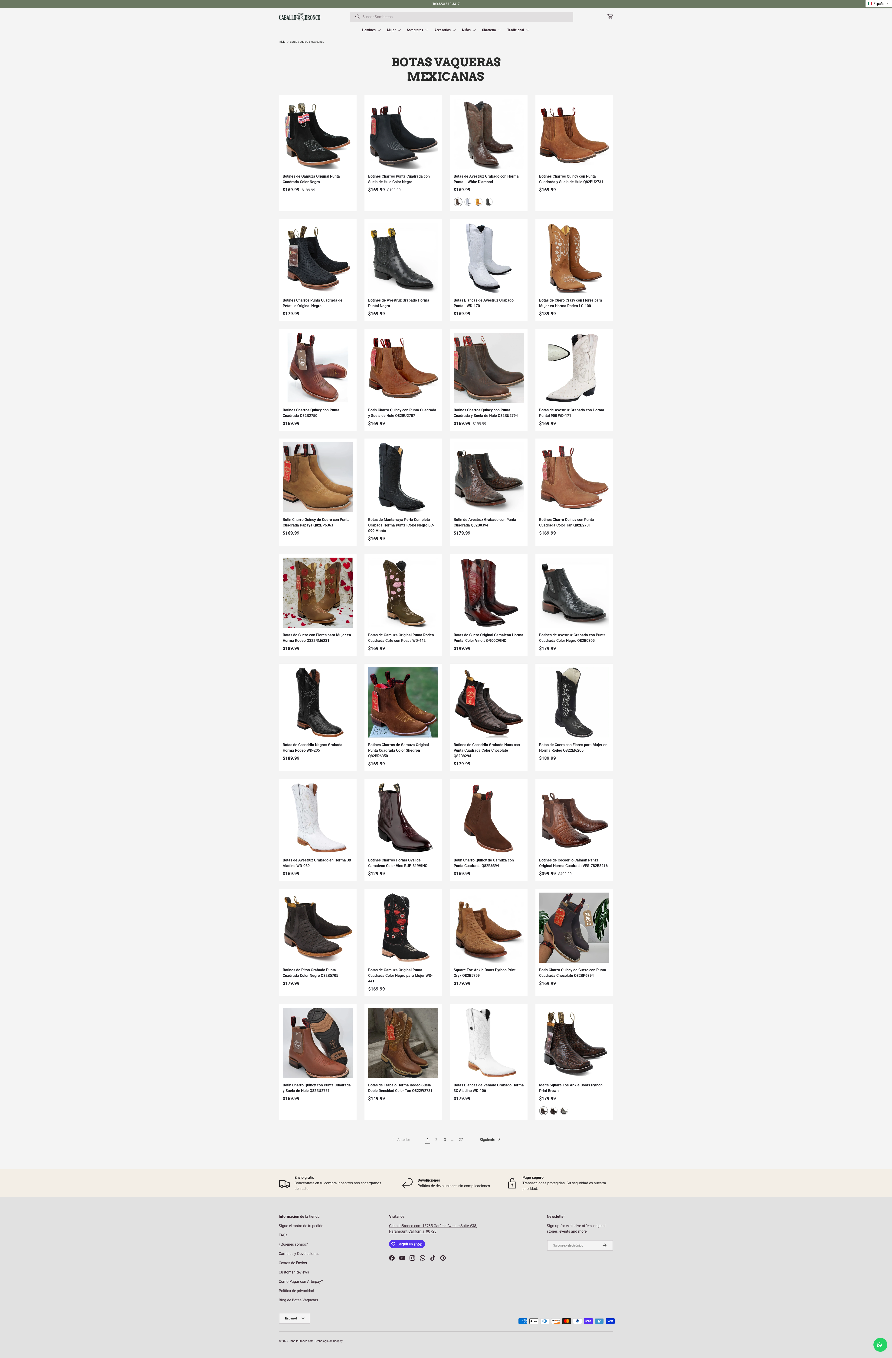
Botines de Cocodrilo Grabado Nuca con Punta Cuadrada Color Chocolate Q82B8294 (487, 750)
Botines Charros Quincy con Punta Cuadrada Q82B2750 (311, 413)
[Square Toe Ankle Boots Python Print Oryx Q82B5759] (489, 928)
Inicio (282, 41)
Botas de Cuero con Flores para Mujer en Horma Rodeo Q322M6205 (573, 748)
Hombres (369, 30)
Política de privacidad (296, 1291)
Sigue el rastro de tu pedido (301, 1226)
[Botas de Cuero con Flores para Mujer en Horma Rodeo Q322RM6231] (318, 593)
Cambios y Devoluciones (299, 1253)
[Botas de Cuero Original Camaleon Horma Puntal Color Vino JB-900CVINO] (489, 593)
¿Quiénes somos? (293, 1244)
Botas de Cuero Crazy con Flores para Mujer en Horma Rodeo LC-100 (570, 303)
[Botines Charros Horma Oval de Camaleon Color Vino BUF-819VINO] (403, 818)
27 (461, 1139)
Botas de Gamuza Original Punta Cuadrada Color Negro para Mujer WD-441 (400, 975)
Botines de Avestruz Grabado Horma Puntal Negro (398, 303)
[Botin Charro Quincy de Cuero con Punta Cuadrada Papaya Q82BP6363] (318, 477)
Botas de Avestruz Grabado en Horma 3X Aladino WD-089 (317, 863)
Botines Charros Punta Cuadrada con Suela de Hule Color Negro (399, 179)
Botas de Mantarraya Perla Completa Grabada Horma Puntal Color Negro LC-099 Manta (401, 525)
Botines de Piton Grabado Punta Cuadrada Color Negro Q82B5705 (310, 973)
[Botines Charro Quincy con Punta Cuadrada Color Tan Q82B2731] (574, 477)
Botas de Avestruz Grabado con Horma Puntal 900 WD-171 (571, 413)
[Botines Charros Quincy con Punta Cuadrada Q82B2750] (318, 368)
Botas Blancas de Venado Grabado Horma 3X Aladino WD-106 (489, 1088)
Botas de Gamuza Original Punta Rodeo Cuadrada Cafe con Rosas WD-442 (401, 638)
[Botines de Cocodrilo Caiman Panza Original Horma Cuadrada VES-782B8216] (574, 818)
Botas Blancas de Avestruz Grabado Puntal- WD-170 (484, 303)
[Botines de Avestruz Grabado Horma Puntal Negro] (403, 258)
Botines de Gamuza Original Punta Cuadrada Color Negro (311, 179)
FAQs (283, 1235)
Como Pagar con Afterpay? (301, 1281)
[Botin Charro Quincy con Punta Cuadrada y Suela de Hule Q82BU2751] (318, 1043)
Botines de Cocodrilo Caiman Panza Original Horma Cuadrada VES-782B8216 (573, 863)
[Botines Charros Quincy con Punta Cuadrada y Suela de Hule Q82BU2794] (489, 368)
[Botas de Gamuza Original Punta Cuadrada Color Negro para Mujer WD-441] (403, 928)
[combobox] (461, 17)
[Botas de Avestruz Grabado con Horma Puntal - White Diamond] (489, 134)
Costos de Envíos (293, 1263)
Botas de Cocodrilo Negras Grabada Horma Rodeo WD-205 (312, 748)
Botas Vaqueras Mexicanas (307, 41)
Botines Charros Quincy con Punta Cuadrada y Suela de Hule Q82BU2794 (486, 413)
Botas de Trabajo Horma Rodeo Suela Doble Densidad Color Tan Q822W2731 (400, 1088)
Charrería (489, 30)
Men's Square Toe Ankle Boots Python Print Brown (571, 1088)
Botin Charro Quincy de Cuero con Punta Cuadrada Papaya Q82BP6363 (316, 522)
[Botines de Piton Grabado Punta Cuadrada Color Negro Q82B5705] (318, 928)
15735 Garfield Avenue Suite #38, (449, 1226)
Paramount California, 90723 (412, 1231)
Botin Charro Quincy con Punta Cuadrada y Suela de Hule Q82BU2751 (317, 1088)
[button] (879, 3)
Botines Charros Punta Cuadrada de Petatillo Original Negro (312, 303)
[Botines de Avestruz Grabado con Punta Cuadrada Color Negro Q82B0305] (574, 593)
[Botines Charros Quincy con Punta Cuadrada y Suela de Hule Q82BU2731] (574, 134)
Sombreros (415, 30)
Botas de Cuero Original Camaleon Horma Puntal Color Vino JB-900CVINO (488, 638)
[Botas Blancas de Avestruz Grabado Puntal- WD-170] (489, 258)
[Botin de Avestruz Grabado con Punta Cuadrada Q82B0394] (489, 477)
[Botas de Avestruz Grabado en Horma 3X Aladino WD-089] (318, 818)
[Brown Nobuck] (554, 1111)
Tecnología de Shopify (329, 1341)
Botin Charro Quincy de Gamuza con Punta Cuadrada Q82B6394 (484, 863)
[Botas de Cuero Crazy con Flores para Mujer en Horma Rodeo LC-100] (574, 258)
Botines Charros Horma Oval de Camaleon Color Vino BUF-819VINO (397, 863)
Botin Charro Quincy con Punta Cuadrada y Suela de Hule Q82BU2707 (402, 413)
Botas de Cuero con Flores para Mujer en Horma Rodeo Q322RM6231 (317, 638)
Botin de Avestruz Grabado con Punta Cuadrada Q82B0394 (485, 522)
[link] (400, 1140)
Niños (466, 30)
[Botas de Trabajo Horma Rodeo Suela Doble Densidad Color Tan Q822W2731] (403, 1043)
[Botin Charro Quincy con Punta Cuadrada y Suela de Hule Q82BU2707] (403, 368)
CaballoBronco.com (405, 1226)
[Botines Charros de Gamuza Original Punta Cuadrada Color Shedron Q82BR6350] (403, 702)
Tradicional (515, 30)
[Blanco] (468, 202)
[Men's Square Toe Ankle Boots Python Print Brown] (574, 1043)
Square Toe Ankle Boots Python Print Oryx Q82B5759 (484, 973)
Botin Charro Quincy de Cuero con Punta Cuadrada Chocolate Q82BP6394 (572, 973)
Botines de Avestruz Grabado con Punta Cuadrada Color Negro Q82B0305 (572, 638)
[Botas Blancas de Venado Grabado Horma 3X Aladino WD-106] (489, 1043)
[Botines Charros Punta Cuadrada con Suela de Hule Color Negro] (403, 134)
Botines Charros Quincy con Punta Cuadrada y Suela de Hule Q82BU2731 (571, 179)
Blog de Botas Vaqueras (298, 1300)
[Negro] (489, 202)
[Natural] (564, 1111)
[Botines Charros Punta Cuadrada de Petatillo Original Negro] (318, 258)
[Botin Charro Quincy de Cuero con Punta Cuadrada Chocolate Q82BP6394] (574, 928)
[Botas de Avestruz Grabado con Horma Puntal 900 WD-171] (574, 368)
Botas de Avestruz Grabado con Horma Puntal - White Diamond (486, 179)
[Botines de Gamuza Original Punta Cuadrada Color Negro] (318, 134)
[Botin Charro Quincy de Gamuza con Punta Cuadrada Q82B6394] (489, 818)
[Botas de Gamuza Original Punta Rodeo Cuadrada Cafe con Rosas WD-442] (403, 593)
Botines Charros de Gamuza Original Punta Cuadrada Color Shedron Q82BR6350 (398, 750)
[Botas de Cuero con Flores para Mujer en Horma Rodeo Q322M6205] (574, 702)
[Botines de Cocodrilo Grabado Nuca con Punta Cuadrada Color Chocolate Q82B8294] (489, 702)
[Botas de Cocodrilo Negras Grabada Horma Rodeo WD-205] (318, 702)
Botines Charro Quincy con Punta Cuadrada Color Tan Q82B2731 (566, 522)
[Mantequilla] (478, 202)
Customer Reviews (294, 1272)
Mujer (391, 30)
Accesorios (442, 30)
